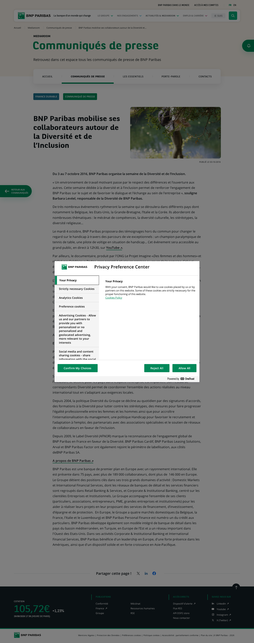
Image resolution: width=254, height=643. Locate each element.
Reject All (156, 368)
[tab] (77, 280)
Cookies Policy (113, 297)
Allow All (184, 368)
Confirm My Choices (77, 368)
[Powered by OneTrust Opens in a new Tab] (182, 379)
